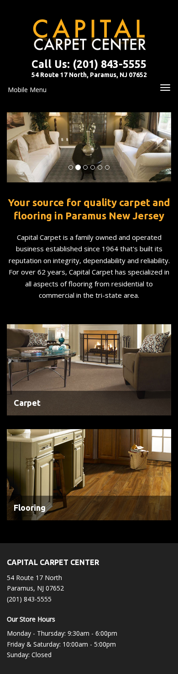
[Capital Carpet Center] (89, 34)
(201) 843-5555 (110, 64)
